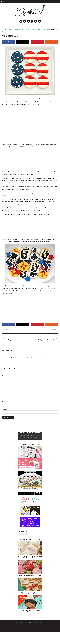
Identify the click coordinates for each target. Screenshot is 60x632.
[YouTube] (35, 21)
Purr (43, 626)
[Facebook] (24, 21)
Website (4, 409)
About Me (22, 622)
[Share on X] (22, 42)
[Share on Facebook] (8, 42)
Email (4, 401)
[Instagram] (39, 21)
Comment (5, 376)
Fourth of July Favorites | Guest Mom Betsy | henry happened (30, 358)
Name (4, 394)
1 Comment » (13, 38)
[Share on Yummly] (51, 42)
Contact (30, 622)
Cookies (9, 29)
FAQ (36, 622)
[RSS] (20, 21)
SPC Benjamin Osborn (43, 288)
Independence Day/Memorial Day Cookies (38, 29)
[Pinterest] (32, 21)
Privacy (42, 622)
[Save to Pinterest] (37, 42)
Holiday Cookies (18, 29)
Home (4, 29)
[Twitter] (28, 21)
